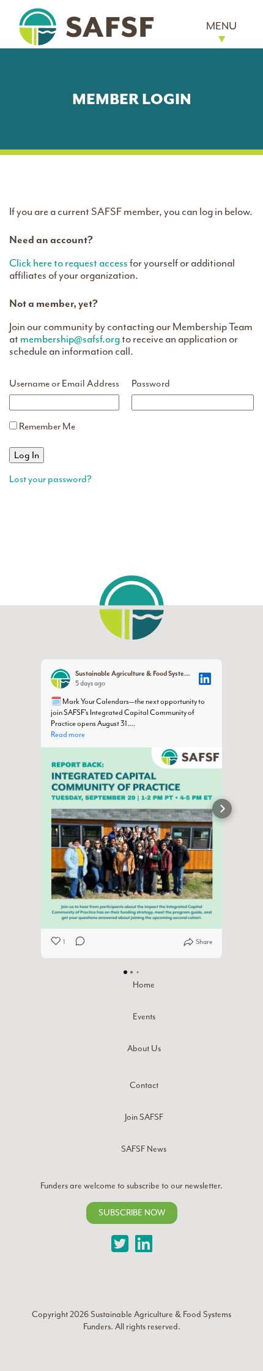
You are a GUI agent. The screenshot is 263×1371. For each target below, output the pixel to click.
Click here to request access (68, 263)
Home (144, 985)
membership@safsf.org (70, 339)
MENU (221, 25)
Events (144, 1016)
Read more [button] (68, 734)
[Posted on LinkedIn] (205, 678)
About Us (144, 1048)
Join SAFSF (144, 1117)
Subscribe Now (131, 1212)
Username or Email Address (64, 383)
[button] (41, 808)
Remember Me (46, 426)
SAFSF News (143, 1149)
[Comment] (76, 942)
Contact (144, 1085)
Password (151, 383)
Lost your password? (50, 479)
